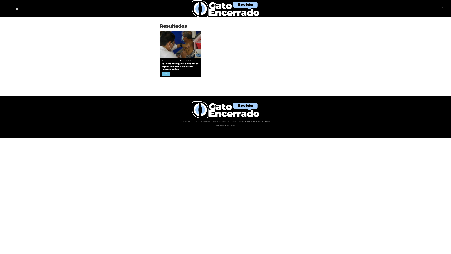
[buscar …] (442, 8)
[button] (16, 8)
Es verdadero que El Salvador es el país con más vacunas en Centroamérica (180, 66)
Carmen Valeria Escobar (171, 61)
